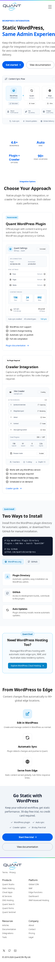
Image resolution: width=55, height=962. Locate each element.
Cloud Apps (7, 892)
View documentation (40, 64)
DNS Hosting (8, 900)
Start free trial (26, 837)
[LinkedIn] (15, 950)
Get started (12, 64)
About (31, 925)
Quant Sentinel (9, 912)
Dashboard (33, 896)
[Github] (9, 950)
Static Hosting (8, 888)
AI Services (7, 896)
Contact (32, 929)
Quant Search (8, 904)
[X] (4, 950)
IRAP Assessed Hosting (39, 900)
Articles (5, 925)
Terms (5, 872)
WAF (30, 888)
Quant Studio (8, 884)
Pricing (32, 933)
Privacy (12, 872)
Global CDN (34, 884)
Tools (4, 937)
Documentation (9, 929)
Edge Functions (35, 892)
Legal (31, 937)
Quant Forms (8, 908)
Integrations (7, 933)
